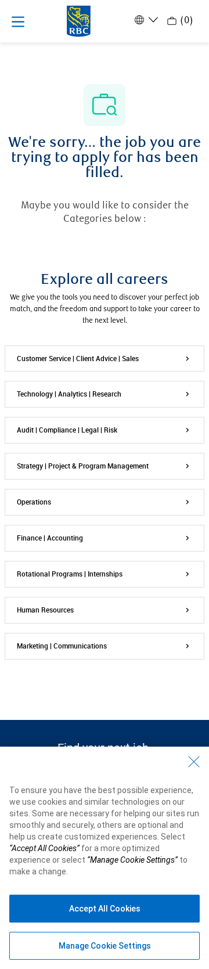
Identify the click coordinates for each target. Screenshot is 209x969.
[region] (104, 858)
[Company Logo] (78, 20)
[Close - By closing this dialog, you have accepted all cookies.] (194, 762)
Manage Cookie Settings (105, 945)
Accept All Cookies (104, 908)
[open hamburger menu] (18, 21)
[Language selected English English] (145, 19)
